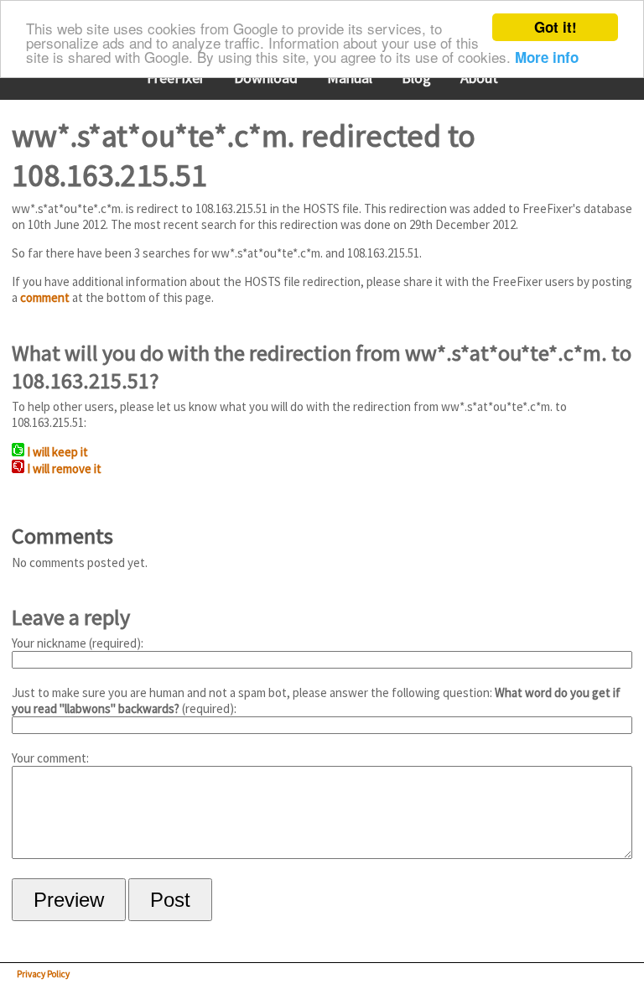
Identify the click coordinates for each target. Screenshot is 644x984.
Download (266, 77)
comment (45, 297)
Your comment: (50, 758)
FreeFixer (176, 77)
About (479, 77)
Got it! (555, 27)
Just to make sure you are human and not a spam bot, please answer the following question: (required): (316, 700)
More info (547, 57)
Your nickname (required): (77, 643)
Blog (416, 77)
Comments (62, 535)
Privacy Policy (43, 974)
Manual (349, 77)
